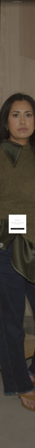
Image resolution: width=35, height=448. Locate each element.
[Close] (25, 215)
